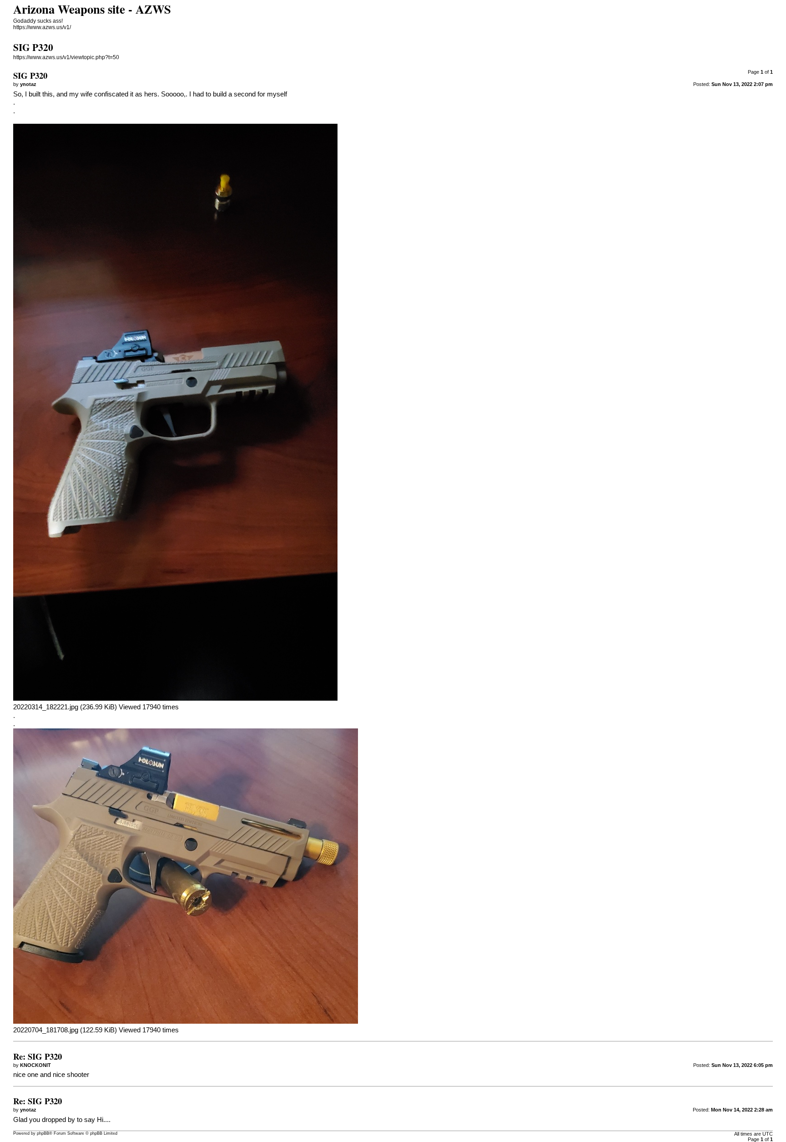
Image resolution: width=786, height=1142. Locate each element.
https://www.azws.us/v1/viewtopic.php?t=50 (66, 57)
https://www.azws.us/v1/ (42, 27)
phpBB (43, 1133)
